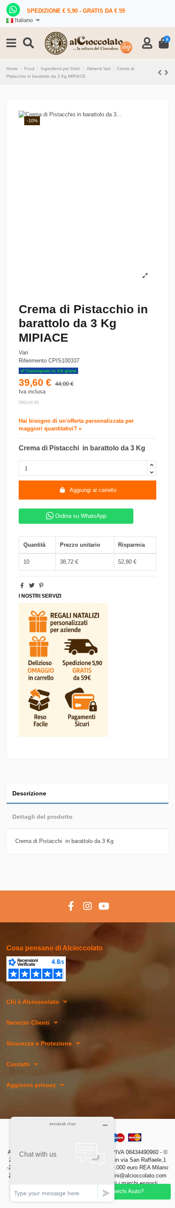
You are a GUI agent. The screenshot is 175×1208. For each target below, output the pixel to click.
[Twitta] (31, 585)
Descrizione (29, 793)
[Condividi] (22, 585)
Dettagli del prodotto (42, 816)
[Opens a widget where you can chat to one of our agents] (62, 1159)
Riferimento (33, 360)
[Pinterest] (41, 585)
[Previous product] (161, 72)
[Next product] (166, 72)
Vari (23, 352)
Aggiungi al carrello (93, 490)
